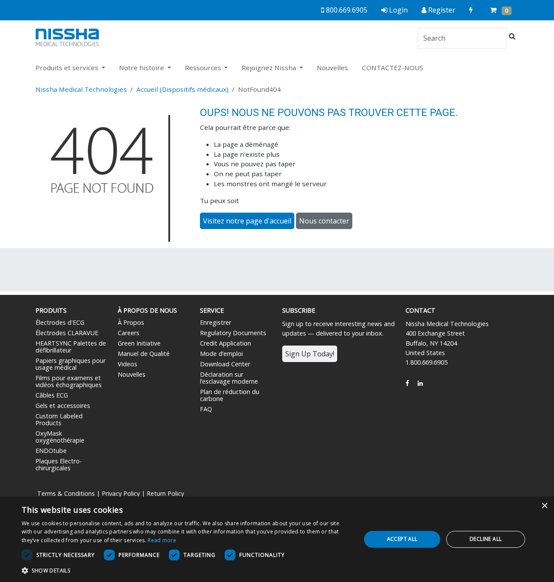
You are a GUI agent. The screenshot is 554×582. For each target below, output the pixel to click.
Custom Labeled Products (59, 419)
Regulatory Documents (233, 333)
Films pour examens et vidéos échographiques (68, 381)
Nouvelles (332, 67)
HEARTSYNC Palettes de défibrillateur (70, 346)
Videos (127, 364)
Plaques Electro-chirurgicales (58, 464)
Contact (420, 310)
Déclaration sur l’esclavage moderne (229, 377)
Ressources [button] (204, 67)
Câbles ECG (51, 395)
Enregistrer (215, 322)
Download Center (225, 364)
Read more (162, 540)
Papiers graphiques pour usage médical (70, 364)
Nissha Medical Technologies (81, 89)
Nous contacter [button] (324, 221)
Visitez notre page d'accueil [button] (247, 221)
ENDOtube (51, 450)
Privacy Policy (121, 493)
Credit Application (225, 343)
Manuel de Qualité (144, 353)
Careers (128, 333)
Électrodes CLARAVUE (66, 333)
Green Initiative (139, 343)
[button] (186, 570)
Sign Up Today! (309, 354)
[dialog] (277, 539)
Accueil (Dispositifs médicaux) (182, 89)
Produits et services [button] (67, 67)
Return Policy (165, 493)
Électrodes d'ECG (59, 322)
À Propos (131, 322)
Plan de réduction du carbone (229, 395)
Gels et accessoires (62, 405)
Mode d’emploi (221, 353)
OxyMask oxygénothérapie (59, 436)
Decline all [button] (486, 539)
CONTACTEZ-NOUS (392, 67)
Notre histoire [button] (142, 67)
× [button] (544, 506)
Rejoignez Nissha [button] (270, 67)
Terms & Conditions (66, 493)
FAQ (206, 409)
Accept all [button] (402, 539)
